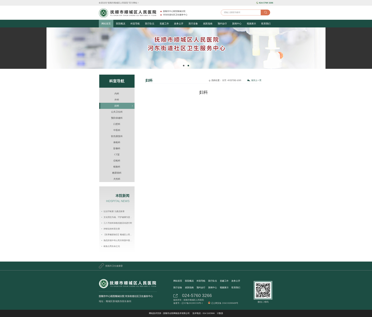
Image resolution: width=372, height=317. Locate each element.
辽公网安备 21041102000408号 (224, 303)
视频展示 (251, 23)
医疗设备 (193, 23)
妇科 (117, 106)
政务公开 (178, 23)
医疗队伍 (149, 23)
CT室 (117, 154)
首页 (224, 80)
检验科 (116, 166)
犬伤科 (116, 179)
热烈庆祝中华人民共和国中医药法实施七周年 (119, 240)
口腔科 (116, 124)
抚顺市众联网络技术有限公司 (176, 313)
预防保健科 (117, 118)
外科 (117, 99)
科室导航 (135, 23)
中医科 (116, 130)
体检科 (116, 142)
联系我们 (266, 23)
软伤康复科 (117, 136)
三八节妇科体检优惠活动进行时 (118, 223)
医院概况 (120, 23)
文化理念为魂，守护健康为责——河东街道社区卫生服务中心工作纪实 (119, 217)
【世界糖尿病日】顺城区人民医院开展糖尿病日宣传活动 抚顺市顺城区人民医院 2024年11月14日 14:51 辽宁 (119, 235)
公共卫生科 (117, 112)
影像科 (116, 148)
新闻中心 (237, 23)
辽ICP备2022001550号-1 (192, 303)
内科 (117, 93)
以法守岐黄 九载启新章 (114, 211)
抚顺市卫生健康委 (114, 266)
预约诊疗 (222, 23)
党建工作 (164, 23)
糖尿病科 (116, 173)
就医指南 (207, 23)
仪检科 (116, 160)
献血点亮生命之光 (112, 246)
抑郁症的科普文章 (112, 229)
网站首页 (106, 23)
